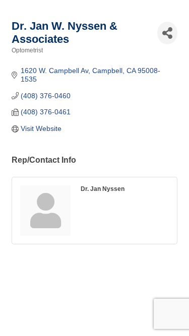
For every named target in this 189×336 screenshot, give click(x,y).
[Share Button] (167, 33)
